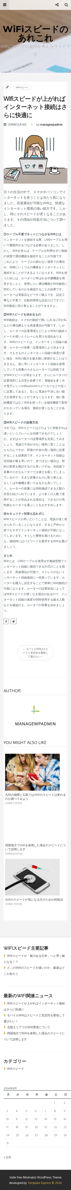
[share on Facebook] (6, 621)
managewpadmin (51, 124)
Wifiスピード (22, 87)
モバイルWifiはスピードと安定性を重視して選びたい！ (35, 652)
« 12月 (7, 1157)
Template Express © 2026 (44, 1183)
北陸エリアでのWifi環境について (28, 1027)
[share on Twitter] (14, 621)
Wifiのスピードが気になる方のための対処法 (34, 899)
